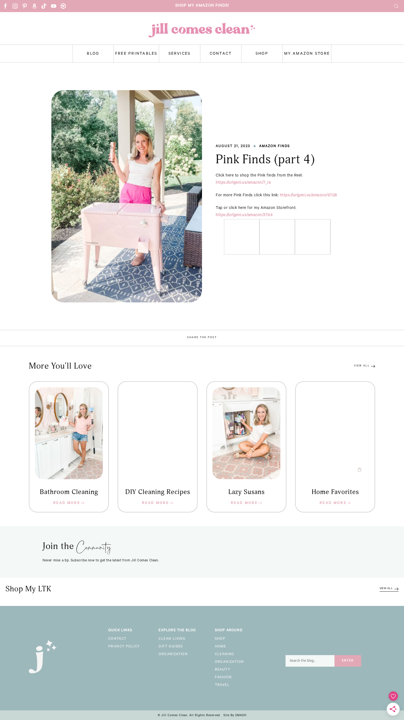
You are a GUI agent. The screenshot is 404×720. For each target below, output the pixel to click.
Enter (348, 661)
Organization (173, 654)
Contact (221, 54)
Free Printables (136, 54)
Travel (222, 685)
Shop (262, 54)
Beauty (222, 670)
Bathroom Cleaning (69, 492)
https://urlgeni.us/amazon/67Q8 (308, 196)
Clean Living (172, 639)
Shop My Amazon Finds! (202, 6)
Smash (241, 715)
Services (179, 54)
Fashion (223, 678)
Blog (93, 54)
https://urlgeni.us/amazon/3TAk (244, 215)
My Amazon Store (307, 54)
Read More (66, 503)
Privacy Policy (124, 647)
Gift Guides (171, 647)
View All (362, 366)
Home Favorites (335, 492)
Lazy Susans (246, 492)
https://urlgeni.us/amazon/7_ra (243, 183)
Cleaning (224, 654)
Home (220, 647)
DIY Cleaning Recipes (157, 492)
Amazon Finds (274, 146)
